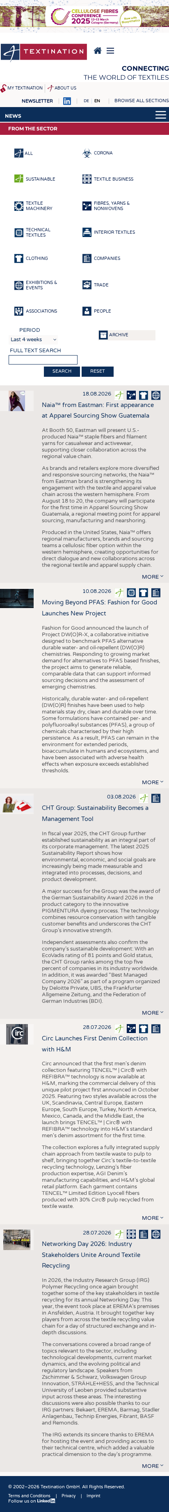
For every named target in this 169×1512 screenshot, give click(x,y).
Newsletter (37, 101)
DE (86, 100)
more (150, 577)
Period (29, 330)
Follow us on (22, 1501)
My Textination (25, 88)
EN (97, 100)
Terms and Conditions (29, 1496)
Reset (97, 371)
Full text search (35, 350)
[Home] (44, 53)
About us (65, 88)
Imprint (93, 1496)
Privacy (68, 1496)
